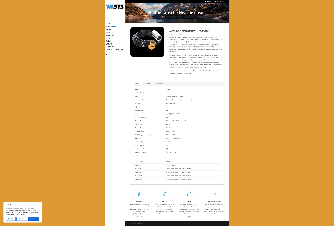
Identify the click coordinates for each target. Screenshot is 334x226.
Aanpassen (10, 218)
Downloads (139, 202)
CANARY (108, 41)
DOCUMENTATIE (160, 84)
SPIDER (108, 30)
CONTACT (109, 44)
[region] (22, 212)
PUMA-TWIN (110, 35)
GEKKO (108, 38)
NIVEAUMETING (111, 27)
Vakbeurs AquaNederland (114, 50)
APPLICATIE (147, 84)
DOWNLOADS (110, 47)
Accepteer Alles (33, 218)
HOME (108, 24)
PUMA (108, 32)
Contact (189, 202)
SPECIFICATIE (136, 84)
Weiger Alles (22, 218)
